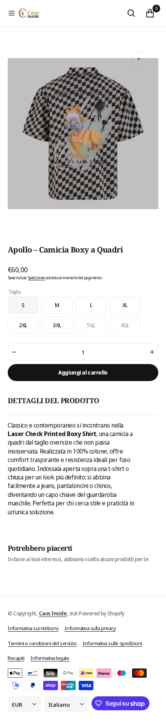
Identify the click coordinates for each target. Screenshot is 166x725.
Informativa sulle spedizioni (112, 643)
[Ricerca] (131, 13)
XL (131, 307)
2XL (29, 327)
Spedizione (36, 277)
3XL (63, 327)
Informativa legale (49, 658)
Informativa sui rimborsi (33, 628)
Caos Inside (53, 613)
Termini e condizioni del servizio (42, 643)
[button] (11, 13)
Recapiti (16, 658)
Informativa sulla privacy (89, 628)
